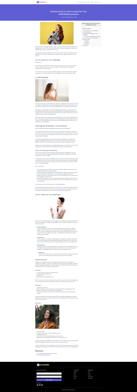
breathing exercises (61, 189)
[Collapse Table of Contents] (100, 28)
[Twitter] (42, 385)
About (78, 2)
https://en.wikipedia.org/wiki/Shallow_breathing (47, 353)
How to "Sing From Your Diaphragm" (90, 38)
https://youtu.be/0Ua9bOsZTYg (43, 354)
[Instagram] (37, 385)
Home (89, 371)
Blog (99, 2)
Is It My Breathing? (87, 32)
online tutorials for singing (62, 190)
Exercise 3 (87, 43)
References (85, 45)
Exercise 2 (87, 42)
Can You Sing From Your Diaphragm (90, 30)
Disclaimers (90, 378)
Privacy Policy (90, 376)
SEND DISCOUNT (49, 379)
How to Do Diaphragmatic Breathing (92, 36)
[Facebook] (40, 385)
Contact (91, 2)
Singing (81, 2)
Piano (85, 2)
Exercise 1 (87, 40)
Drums (88, 2)
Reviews (95, 2)
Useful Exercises (86, 39)
